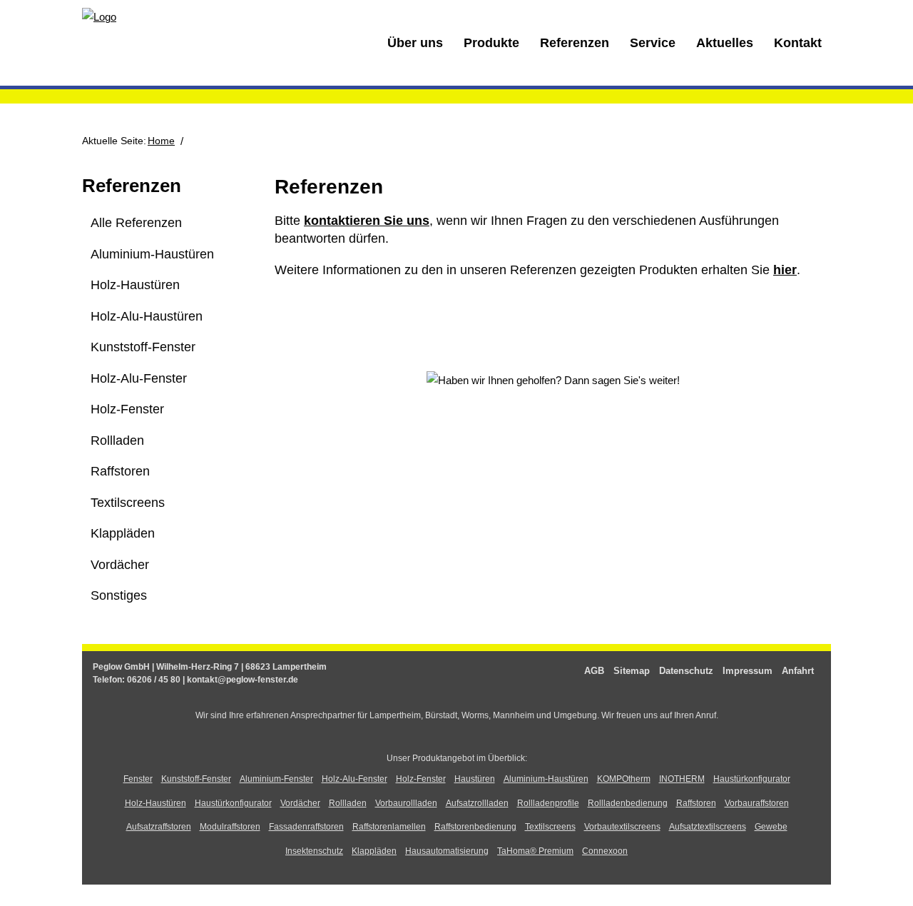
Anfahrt (798, 670)
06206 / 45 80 (153, 680)
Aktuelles (724, 43)
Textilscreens (128, 502)
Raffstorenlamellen (389, 827)
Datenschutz (686, 670)
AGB (594, 670)
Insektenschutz (314, 851)
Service (652, 43)
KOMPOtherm (624, 779)
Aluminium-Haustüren (152, 254)
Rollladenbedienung (628, 803)
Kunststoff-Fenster (143, 347)
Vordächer (120, 565)
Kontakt (798, 43)
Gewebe (771, 827)
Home (161, 140)
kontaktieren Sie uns (366, 220)
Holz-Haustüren (135, 285)
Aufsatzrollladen (477, 803)
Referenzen (574, 43)
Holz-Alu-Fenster (139, 378)
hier (785, 270)
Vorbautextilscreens (622, 827)
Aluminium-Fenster (276, 779)
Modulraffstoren (230, 827)
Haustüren (474, 779)
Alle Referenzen (136, 223)
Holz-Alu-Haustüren (147, 316)
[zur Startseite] (99, 16)
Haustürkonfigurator (751, 779)
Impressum (747, 670)
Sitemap (631, 670)
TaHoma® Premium (535, 851)
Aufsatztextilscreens (707, 827)
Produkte (491, 43)
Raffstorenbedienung (475, 827)
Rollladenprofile (548, 803)
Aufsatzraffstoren (158, 827)
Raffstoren (120, 471)
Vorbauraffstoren (757, 803)
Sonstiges (119, 595)
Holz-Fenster (127, 409)
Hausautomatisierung (447, 851)
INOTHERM (682, 779)
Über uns (415, 43)
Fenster (138, 779)
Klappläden (123, 533)
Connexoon (605, 851)
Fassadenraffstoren (306, 827)
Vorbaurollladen (406, 803)
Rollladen (117, 440)
